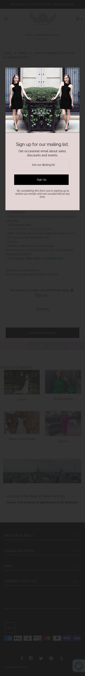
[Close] (75, 72)
